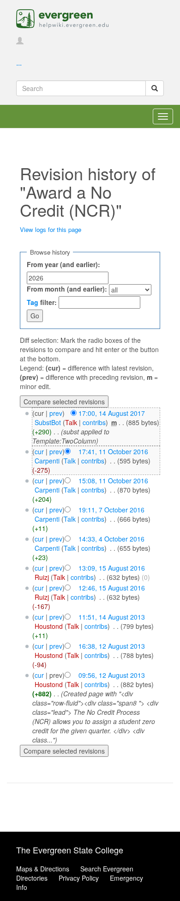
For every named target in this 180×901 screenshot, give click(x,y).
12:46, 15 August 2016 (111, 587)
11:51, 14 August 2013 (111, 616)
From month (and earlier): (67, 288)
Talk (71, 422)
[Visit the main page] (62, 17)
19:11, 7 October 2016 (111, 509)
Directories (32, 878)
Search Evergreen (106, 868)
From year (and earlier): (63, 264)
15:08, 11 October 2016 (113, 480)
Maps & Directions (42, 868)
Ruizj (42, 577)
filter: (42, 302)
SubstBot (48, 422)
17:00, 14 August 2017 (111, 413)
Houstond (49, 626)
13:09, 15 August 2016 (111, 567)
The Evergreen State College (69, 850)
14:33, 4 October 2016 (111, 538)
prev (55, 413)
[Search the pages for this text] (154, 88)
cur (39, 451)
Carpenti (47, 460)
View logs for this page (50, 229)
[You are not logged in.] (19, 41)
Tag (32, 302)
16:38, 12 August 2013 (111, 646)
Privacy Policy (79, 878)
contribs (94, 422)
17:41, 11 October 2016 (113, 451)
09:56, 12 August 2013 (111, 675)
